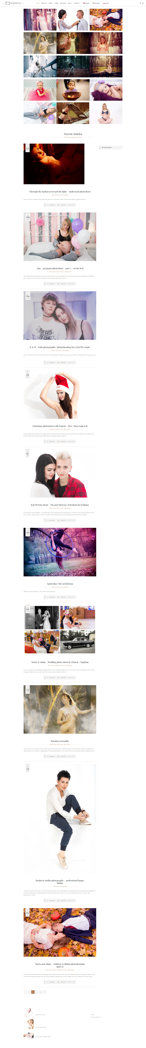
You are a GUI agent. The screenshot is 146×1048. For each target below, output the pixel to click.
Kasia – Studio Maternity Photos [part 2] (45, 1034)
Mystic (51, 744)
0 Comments (52, 205)
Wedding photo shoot (60, 665)
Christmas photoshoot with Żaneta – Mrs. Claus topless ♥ (59, 426)
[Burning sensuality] (60, 709)
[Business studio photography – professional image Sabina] (60, 818)
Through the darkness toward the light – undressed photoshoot (59, 191)
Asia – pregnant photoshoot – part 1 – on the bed (59, 268)
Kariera (92, 1014)
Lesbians (53, 350)
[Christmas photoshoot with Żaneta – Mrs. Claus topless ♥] (60, 394)
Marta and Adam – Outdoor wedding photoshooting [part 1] (60, 965)
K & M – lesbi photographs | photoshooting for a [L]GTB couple (60, 347)
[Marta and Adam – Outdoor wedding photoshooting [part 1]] (60, 932)
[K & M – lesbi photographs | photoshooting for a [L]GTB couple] (60, 315)
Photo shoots (58, 195)
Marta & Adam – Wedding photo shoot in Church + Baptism (59, 662)
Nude (53, 195)
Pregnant (62, 271)
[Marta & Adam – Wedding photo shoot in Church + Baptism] (60, 630)
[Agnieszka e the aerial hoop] (60, 552)
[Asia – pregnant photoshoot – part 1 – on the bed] (60, 236)
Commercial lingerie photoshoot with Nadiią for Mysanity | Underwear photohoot (44, 1023)
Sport (59, 587)
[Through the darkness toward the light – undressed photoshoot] (60, 164)
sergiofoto (65, 195)
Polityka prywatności (96, 1017)
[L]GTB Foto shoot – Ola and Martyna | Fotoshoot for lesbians (60, 504)
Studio (61, 429)
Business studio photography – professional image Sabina (60, 881)
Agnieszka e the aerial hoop (60, 583)
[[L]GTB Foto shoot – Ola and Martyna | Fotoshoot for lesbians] (60, 473)
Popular (57, 271)
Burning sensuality (60, 741)
